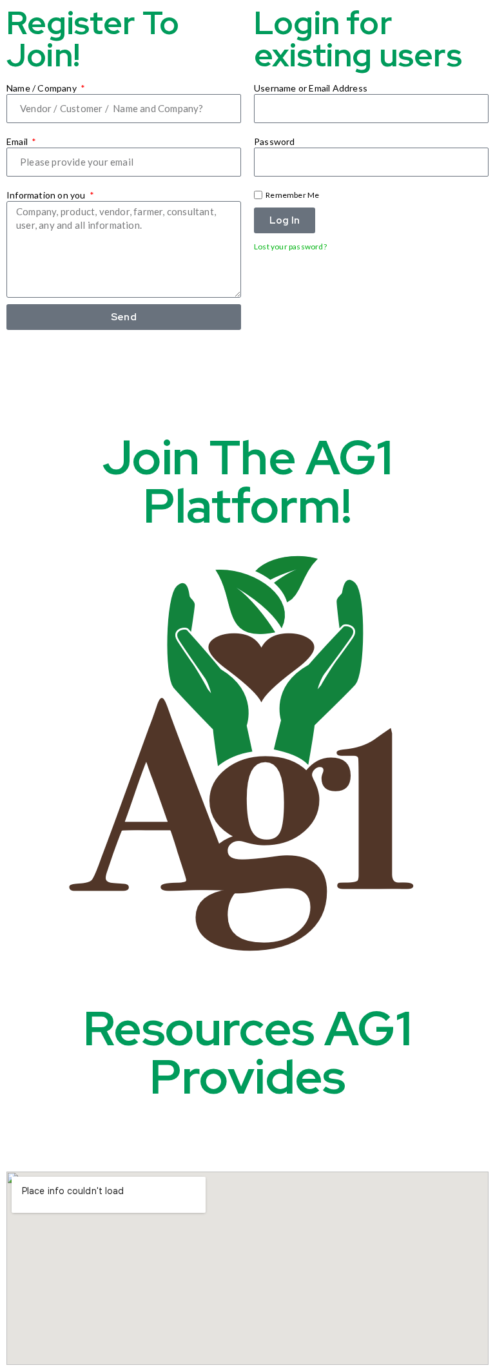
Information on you (47, 194)
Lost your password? (290, 246)
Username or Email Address (310, 87)
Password (274, 141)
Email (18, 141)
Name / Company (42, 87)
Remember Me (291, 195)
